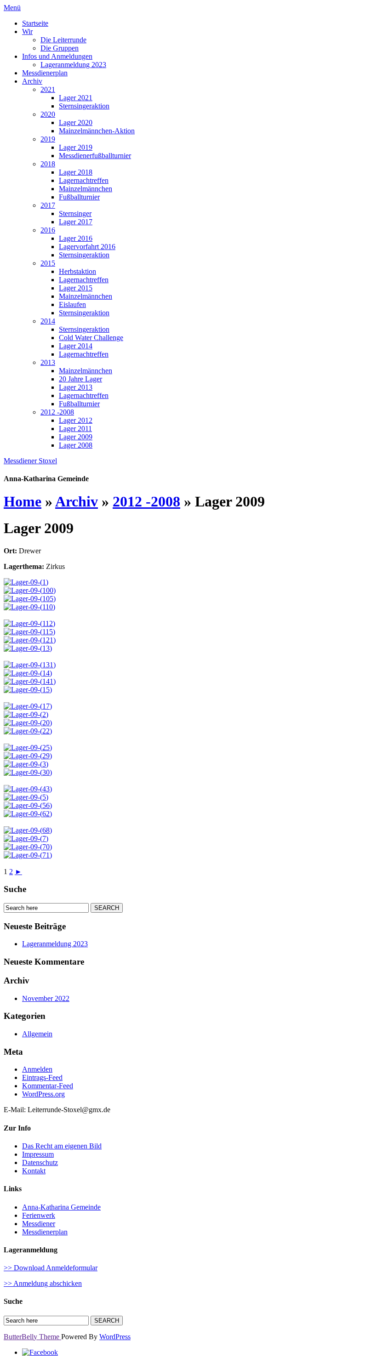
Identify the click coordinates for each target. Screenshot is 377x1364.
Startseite (35, 23)
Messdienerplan (45, 73)
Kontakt (34, 1171)
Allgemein (37, 1034)
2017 (47, 205)
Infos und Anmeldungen (57, 56)
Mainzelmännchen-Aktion (97, 131)
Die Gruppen (59, 48)
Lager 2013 (75, 387)
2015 (47, 263)
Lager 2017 (75, 222)
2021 (47, 89)
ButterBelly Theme (32, 1337)
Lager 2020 (75, 122)
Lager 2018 (75, 172)
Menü (12, 7)
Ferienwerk (38, 1215)
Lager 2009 (75, 437)
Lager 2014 (75, 346)
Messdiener (38, 1224)
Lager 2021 (75, 98)
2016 (47, 230)
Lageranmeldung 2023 (73, 64)
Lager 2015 (75, 288)
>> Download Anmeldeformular (50, 1268)
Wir (27, 31)
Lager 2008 (75, 445)
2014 (47, 321)
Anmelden (37, 1069)
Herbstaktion (77, 271)
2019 (47, 139)
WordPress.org (43, 1094)
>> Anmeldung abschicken (43, 1283)
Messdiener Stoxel (30, 461)
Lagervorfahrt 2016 (87, 246)
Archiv (32, 81)
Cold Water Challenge (91, 337)
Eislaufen (72, 304)
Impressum (38, 1154)
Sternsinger (75, 213)
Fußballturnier (79, 197)
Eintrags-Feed (42, 1077)
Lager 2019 (75, 147)
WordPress (115, 1337)
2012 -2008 (57, 412)
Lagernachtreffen (84, 180)
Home (22, 501)
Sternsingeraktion (84, 106)
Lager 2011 (75, 428)
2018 (47, 164)
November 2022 (45, 998)
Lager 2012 (75, 420)
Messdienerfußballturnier (95, 155)
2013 (47, 362)
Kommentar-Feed (47, 1086)
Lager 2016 (75, 238)
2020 (47, 114)
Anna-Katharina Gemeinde (61, 1207)
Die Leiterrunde (63, 40)
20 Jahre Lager (80, 379)
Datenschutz (40, 1162)
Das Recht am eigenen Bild (62, 1146)
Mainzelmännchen (85, 189)
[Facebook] (40, 1352)
